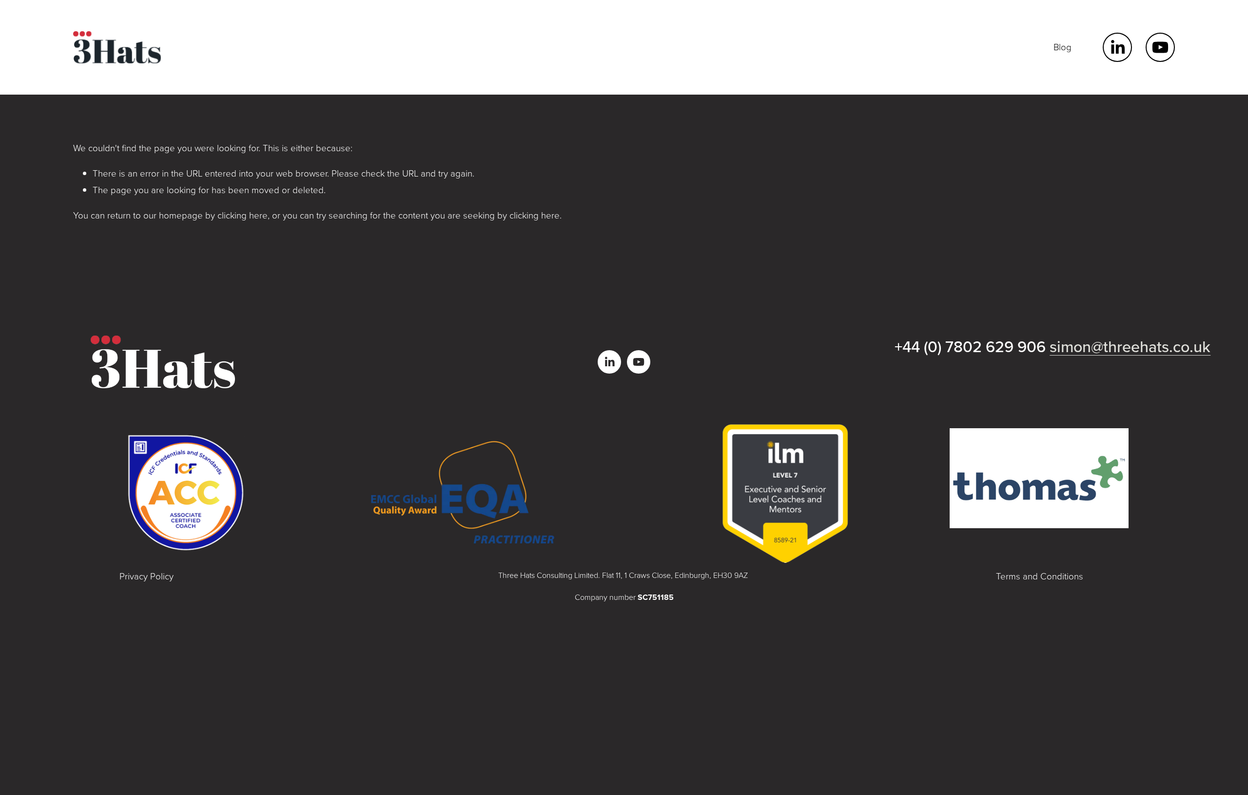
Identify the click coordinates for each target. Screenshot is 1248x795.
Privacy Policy (146, 576)
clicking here (242, 215)
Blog (1062, 46)
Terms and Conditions (1039, 576)
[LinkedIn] (1117, 47)
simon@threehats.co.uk (1130, 346)
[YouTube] (1160, 47)
